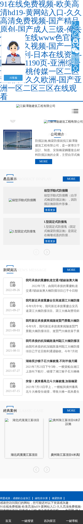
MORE (43, 161)
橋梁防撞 (57, 498)
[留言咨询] (75, 33)
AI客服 (13, 77)
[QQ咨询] (75, 42)
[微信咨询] (75, 50)
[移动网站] (75, 59)
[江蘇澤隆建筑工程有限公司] (35, 105)
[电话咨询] (75, 25)
